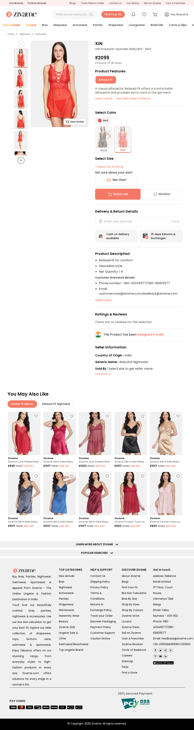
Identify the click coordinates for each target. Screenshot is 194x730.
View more (103, 300)
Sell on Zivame (152, 3)
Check (175, 221)
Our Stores (133, 3)
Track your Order (101, 616)
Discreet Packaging (103, 621)
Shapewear (66, 604)
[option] (20, 58)
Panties (64, 599)
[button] (91, 14)
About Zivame (131, 576)
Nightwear (24, 34)
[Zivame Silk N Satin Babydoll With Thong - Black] (130, 433)
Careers (127, 655)
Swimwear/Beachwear (73, 644)
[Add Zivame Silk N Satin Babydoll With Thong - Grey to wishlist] (36, 476)
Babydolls (41, 34)
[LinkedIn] (165, 655)
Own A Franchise (133, 638)
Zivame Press (130, 627)
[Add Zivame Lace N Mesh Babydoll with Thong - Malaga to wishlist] (107, 416)
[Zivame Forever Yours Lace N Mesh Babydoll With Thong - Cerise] (130, 493)
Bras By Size (129, 599)
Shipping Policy (100, 582)
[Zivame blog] (155, 655)
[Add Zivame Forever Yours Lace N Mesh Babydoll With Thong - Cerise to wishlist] (143, 476)
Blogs (72, 3)
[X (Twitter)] (160, 649)
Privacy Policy (99, 587)
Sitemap (127, 661)
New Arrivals (66, 576)
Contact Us (115, 3)
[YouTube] (160, 655)
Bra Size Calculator (134, 593)
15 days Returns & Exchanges (163, 236)
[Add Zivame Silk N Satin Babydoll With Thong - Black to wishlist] (143, 416)
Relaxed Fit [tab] (106, 80)
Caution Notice (100, 638)
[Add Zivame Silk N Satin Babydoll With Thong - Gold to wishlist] (178, 416)
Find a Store (129, 672)
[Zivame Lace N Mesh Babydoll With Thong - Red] (24, 433)
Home (11, 34)
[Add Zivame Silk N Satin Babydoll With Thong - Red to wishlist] (72, 416)
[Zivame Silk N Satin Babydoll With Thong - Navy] (59, 493)
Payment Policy (100, 627)
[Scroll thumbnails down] (21, 160)
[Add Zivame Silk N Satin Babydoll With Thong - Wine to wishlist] (107, 476)
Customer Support (102, 633)
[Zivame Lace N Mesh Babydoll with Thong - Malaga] (95, 433)
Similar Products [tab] (22, 404)
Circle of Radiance (134, 650)
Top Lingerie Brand (71, 650)
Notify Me (120, 194)
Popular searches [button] (95, 553)
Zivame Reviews (132, 644)
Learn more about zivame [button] (95, 544)
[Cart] (155, 14)
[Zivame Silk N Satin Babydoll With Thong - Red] (59, 433)
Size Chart (119, 180)
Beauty (63, 621)
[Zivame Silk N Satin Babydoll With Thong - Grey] (24, 493)
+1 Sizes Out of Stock (109, 167)
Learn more (103, 98)
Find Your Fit (130, 587)
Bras (61, 582)
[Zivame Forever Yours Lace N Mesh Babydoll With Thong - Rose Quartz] (166, 493)
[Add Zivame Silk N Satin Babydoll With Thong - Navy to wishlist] (72, 476)
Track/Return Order (92, 3)
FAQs (125, 667)
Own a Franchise (175, 3)
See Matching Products (133, 98)
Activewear (66, 593)
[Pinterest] (170, 649)
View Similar (77, 121)
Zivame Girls (67, 627)
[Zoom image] (60, 84)
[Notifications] (133, 14)
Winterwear (66, 610)
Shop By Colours (132, 610)
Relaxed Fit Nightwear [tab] (56, 404)
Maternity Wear (69, 616)
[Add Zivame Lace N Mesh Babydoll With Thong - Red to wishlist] (36, 416)
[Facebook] (155, 649)
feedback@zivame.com (177, 638)
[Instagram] (165, 649)
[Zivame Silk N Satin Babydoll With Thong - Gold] (166, 433)
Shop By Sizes (130, 604)
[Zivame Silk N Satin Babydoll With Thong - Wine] (95, 493)
